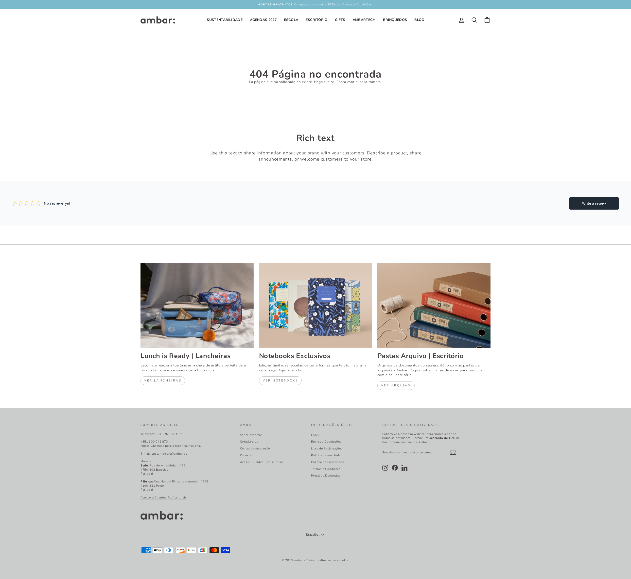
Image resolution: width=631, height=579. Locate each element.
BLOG (419, 19)
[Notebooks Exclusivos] (315, 305)
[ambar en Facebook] (395, 468)
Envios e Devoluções (326, 442)
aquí (334, 82)
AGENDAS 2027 (263, 19)
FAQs (315, 435)
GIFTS (340, 19)
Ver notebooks (280, 380)
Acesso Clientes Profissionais (262, 462)
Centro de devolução (255, 448)
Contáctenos (249, 442)
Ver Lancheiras (162, 380)
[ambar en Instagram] (385, 468)
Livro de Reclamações (326, 448)
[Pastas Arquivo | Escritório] (434, 305)
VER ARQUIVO (396, 385)
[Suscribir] (453, 453)
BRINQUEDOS (395, 19)
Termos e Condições (326, 469)
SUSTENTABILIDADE (225, 19)
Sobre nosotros (251, 435)
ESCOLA (291, 19)
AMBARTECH (364, 19)
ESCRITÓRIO (317, 19)
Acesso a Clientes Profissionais (163, 497)
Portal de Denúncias (325, 476)
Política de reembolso (327, 455)
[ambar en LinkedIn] (404, 468)
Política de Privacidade (327, 462)
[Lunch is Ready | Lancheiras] (197, 305)
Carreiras (246, 455)
